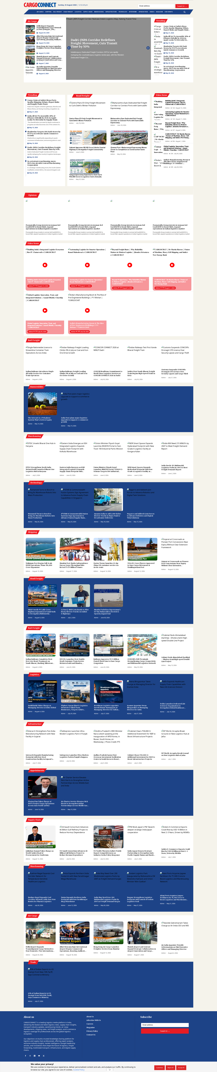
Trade (33, 962)
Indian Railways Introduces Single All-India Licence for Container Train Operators (40, 374)
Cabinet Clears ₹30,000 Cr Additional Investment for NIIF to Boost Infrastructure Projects (141, 757)
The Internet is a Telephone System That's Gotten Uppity (40, 419)
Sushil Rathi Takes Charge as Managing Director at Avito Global (42, 707)
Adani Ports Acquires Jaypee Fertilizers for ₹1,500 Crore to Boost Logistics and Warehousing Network (174, 898)
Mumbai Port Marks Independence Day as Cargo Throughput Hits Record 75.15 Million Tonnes (74, 565)
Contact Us (90, 1035)
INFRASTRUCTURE (111, 12)
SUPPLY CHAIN (87, 12)
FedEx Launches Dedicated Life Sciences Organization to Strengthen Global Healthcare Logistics (172, 706)
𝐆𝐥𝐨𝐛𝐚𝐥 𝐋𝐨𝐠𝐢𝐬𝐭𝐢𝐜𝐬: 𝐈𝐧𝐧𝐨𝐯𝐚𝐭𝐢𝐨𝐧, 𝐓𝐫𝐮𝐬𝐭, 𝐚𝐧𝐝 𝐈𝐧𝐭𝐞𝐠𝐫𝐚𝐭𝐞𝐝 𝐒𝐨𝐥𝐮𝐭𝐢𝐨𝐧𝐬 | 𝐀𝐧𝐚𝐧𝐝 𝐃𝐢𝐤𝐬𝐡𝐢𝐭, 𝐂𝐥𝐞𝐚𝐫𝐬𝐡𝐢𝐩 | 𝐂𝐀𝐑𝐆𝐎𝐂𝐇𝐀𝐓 (176, 148)
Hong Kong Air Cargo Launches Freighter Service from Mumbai (106, 948)
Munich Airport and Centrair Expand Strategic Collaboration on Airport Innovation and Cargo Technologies (141, 949)
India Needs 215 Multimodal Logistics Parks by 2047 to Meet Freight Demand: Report (174, 468)
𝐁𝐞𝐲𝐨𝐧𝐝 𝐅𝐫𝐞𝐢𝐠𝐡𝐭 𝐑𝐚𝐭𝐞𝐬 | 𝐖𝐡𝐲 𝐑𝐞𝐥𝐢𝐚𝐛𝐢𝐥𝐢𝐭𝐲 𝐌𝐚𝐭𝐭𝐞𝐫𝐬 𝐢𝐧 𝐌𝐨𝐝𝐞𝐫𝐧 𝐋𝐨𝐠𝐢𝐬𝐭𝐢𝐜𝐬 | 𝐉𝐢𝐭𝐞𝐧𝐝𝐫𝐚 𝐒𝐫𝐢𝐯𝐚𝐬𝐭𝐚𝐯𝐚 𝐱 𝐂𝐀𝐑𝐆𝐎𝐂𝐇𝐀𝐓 (176, 124)
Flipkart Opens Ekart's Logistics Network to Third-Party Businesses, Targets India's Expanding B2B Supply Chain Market (74, 708)
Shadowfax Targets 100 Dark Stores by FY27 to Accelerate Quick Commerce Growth (175, 48)
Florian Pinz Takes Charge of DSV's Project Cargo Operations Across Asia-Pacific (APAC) (41, 804)
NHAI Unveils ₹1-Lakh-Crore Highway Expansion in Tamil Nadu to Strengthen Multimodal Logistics (41, 612)
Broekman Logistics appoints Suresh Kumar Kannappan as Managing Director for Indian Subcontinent (106, 708)
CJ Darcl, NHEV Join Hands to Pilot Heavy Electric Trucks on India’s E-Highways (75, 612)
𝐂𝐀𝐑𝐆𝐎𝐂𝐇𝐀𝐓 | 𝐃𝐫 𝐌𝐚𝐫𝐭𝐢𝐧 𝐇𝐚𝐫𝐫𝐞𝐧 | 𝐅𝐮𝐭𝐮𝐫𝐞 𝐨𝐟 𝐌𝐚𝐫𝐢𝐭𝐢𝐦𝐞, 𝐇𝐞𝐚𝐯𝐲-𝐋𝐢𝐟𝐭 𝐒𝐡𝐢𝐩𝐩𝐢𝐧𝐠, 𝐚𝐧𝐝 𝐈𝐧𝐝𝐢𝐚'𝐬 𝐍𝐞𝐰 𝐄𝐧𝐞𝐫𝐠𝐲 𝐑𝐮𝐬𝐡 (177, 135)
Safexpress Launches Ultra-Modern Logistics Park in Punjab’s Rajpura (74, 756)
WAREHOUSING (99, 12)
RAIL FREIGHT (57, 12)
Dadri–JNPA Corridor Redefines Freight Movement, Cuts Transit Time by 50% (177, 58)
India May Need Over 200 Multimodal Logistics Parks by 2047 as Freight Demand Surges (107, 899)
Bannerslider (36, 387)
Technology (36, 482)
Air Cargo (32, 916)
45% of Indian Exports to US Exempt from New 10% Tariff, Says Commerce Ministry (40, 995)
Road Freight (83, 96)
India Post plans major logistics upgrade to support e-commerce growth (74, 420)
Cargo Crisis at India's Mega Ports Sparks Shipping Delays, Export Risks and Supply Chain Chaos (176, 28)
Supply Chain (34, 820)
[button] (69, 48)
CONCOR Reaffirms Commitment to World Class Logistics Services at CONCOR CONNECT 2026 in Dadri (108, 374)
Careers (89, 1024)
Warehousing (34, 436)
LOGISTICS (78, 12)
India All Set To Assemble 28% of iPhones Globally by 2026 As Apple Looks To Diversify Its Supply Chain (177, 38)
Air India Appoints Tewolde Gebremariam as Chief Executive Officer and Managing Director (174, 947)
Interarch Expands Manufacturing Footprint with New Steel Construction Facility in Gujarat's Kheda (40, 757)
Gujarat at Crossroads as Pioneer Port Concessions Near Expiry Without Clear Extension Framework (175, 564)
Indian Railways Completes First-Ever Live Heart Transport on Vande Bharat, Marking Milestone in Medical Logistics (39, 661)
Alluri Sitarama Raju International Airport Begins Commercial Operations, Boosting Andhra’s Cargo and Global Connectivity (73, 949)
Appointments (37, 770)
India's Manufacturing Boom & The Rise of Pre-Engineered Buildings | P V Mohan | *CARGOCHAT (177, 161)
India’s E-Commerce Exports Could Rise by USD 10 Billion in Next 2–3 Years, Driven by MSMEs (175, 851)
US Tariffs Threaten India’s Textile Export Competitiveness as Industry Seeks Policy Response (107, 853)
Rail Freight (34, 340)
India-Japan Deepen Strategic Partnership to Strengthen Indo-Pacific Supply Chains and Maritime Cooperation (141, 853)
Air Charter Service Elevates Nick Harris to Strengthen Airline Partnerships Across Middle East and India (74, 804)
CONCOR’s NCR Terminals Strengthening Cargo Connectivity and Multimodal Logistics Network (141, 661)
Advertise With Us (93, 1020)
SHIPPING (48, 12)
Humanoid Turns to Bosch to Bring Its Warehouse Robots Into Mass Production (41, 516)
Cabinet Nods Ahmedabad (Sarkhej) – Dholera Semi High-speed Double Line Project (175, 659)
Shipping (32, 532)
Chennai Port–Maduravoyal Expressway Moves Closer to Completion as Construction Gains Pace (129, 150)
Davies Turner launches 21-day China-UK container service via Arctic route (106, 565)
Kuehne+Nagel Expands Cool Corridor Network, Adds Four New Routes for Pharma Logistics (41, 899)
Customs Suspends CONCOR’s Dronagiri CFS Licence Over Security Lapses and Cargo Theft (174, 372)
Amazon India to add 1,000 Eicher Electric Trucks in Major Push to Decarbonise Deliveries (107, 516)
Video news (161, 95)
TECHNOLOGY (123, 12)
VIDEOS (152, 12)
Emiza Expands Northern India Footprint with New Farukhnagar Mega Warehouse (74, 899)
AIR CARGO (40, 12)
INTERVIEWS (133, 12)
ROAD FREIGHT (68, 12)
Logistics (34, 674)
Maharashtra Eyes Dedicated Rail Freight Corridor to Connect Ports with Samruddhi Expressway (127, 121)
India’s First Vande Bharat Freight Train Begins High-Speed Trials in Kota (141, 374)
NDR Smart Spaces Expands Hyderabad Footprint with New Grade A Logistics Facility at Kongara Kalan (139, 469)
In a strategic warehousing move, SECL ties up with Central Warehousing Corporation (95, 43)
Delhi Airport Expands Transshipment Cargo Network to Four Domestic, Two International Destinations (40, 949)
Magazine (90, 1027)
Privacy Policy (92, 1031)
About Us (90, 1017)
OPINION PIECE (143, 12)
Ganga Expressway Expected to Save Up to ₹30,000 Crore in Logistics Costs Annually (85, 176)
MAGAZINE (159, 12)
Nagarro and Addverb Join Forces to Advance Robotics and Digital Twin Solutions (140, 516)
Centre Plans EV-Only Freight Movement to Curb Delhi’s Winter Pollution (85, 120)
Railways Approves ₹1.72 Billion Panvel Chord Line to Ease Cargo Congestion (107, 661)
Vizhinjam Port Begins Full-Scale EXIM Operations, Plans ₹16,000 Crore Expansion (39, 565)
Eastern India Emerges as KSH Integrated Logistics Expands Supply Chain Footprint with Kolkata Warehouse (72, 469)
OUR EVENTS (169, 12)
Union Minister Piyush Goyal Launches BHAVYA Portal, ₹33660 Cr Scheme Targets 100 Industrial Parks (108, 469)
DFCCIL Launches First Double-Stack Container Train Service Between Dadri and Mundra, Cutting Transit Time (72, 661)
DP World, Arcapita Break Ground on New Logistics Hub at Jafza (175, 754)
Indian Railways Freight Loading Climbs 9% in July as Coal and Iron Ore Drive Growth (73, 374)
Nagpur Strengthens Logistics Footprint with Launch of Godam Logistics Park (140, 899)
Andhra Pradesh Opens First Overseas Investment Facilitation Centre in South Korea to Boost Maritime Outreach (107, 757)
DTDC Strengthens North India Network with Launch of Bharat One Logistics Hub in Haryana (40, 469)
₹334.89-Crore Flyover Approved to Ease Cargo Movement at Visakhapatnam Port (140, 565)
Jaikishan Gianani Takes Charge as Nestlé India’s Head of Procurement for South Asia (40, 853)
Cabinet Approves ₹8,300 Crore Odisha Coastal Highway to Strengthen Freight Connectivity (87, 148)
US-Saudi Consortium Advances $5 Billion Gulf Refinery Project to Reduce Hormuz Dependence (73, 853)
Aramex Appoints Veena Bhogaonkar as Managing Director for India (137, 708)
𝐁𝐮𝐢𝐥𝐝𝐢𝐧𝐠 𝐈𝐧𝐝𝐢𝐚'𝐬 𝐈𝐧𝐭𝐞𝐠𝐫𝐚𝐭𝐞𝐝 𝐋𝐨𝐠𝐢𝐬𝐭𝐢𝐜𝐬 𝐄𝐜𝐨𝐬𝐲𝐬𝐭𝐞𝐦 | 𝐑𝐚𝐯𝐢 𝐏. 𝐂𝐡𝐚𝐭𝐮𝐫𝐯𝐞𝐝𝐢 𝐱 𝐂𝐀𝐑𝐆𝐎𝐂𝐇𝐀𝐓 (175, 102)
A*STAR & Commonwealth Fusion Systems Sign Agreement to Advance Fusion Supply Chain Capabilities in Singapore (74, 516)
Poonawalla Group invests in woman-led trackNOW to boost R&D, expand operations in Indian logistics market (43, 227)
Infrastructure (35, 724)
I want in (182, 6)
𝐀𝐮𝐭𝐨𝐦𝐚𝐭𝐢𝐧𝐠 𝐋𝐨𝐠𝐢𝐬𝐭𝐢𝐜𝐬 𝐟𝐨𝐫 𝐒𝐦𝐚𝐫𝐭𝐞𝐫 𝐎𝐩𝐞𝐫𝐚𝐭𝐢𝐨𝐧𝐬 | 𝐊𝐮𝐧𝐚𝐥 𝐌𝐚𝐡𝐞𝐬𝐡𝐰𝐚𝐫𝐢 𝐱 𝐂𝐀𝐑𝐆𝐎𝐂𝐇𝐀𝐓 (177, 113)
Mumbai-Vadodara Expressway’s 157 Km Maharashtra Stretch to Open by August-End (107, 612)
